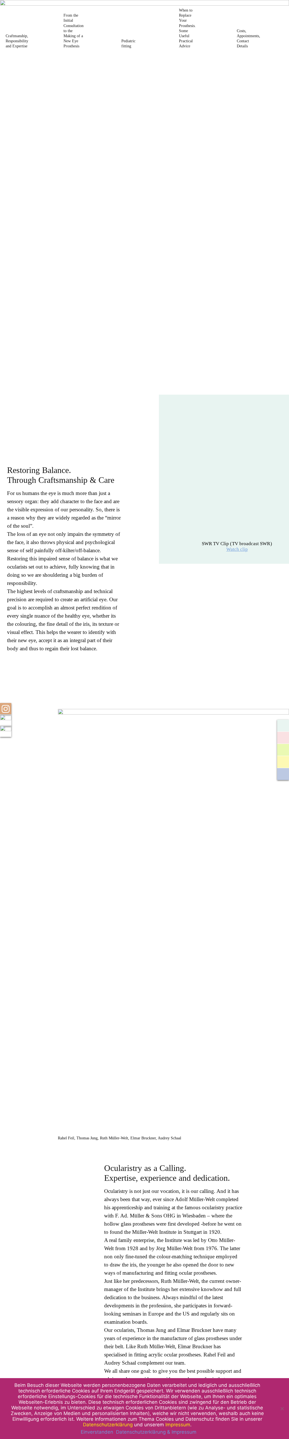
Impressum (177, 1424)
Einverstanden (97, 1432)
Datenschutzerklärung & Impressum (156, 1432)
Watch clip (237, 549)
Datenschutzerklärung (108, 1424)
